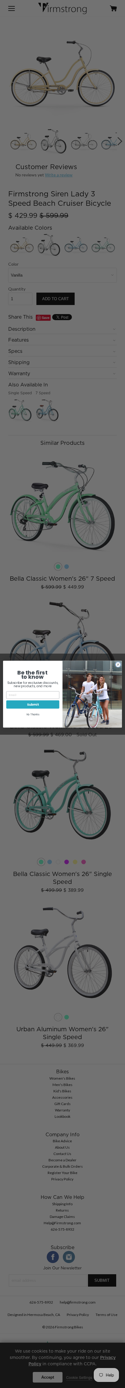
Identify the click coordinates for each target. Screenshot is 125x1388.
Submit (33, 704)
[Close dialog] (118, 664)
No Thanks (32, 714)
